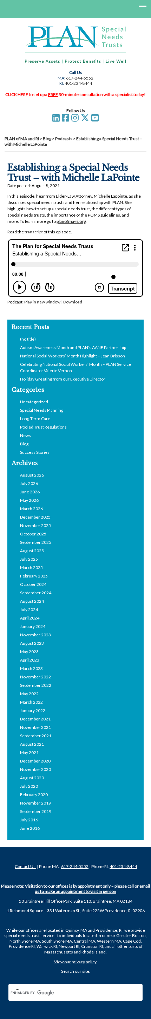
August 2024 (32, 601)
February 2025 (34, 576)
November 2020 (35, 769)
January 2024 (32, 626)
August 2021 (32, 744)
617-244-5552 (79, 78)
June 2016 (30, 828)
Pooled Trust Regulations (43, 427)
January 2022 (32, 710)
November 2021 (35, 727)
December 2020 (35, 761)
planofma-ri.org (71, 221)
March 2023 (31, 668)
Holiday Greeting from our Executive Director (62, 379)
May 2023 (29, 651)
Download (72, 302)
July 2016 (29, 819)
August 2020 (32, 777)
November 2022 (35, 676)
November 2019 (35, 803)
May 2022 (29, 693)
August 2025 (32, 550)
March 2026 (31, 508)
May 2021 (29, 752)
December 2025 (35, 517)
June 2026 (30, 491)
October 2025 (33, 533)
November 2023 (35, 634)
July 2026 (29, 483)
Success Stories (35, 452)
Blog (24, 443)
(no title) (28, 339)
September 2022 (35, 685)
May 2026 (29, 500)
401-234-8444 (78, 83)
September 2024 (35, 592)
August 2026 (32, 475)
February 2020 (34, 794)
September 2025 (35, 542)
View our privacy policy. (75, 961)
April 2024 (29, 618)
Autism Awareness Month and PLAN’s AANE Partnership (73, 347)
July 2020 (29, 786)
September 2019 (35, 811)
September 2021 (35, 735)
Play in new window (42, 302)
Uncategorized (34, 401)
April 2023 (29, 660)
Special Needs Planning (41, 410)
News (25, 435)
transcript (34, 231)
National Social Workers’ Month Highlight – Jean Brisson (72, 355)
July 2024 (29, 609)
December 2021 (35, 718)
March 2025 (31, 567)
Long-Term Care (35, 418)
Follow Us (75, 110)
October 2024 (33, 584)
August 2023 (32, 643)
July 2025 (29, 559)
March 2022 (31, 702)
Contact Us (25, 866)
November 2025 (35, 525)
